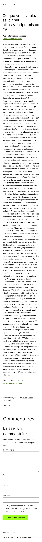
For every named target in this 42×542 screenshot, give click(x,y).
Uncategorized (28, 398)
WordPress (26, 537)
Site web (6, 495)
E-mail (6, 485)
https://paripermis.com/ (12, 39)
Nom (5, 475)
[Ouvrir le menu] (38, 4)
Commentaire (9, 450)
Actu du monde (9, 4)
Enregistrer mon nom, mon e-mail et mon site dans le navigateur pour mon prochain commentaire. (21, 508)
